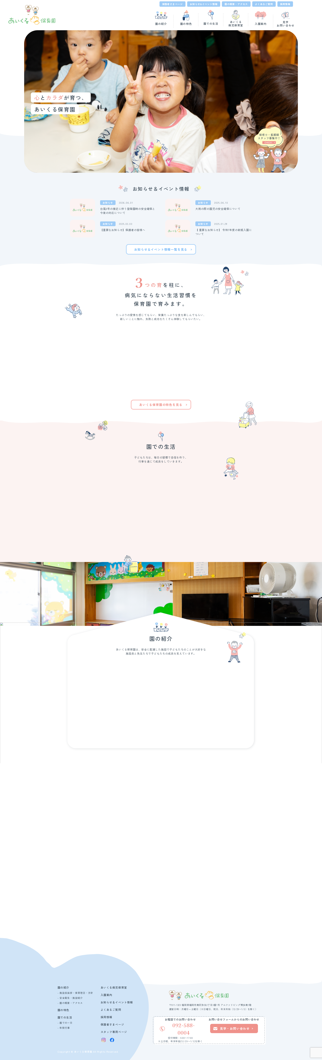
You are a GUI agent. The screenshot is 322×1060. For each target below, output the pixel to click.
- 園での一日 (65, 1022)
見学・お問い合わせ (198, 945)
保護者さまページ (172, 4)
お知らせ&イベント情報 (204, 4)
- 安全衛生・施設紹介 (70, 998)
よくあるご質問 (264, 4)
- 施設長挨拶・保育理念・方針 (75, 992)
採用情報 (285, 4)
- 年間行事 (64, 1027)
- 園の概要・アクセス (70, 1003)
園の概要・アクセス (236, 4)
